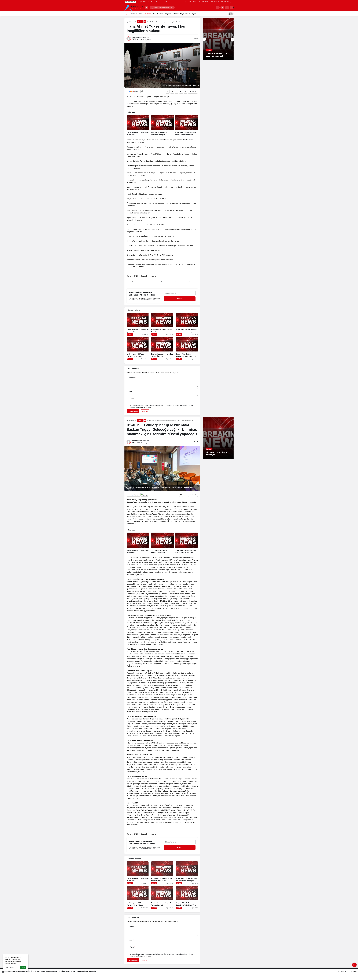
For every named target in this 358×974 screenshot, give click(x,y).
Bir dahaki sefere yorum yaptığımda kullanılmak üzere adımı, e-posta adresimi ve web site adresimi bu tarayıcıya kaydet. (161, 406)
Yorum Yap (343, 971)
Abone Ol (179, 298)
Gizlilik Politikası (9, 967)
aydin (134, 37)
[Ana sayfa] (126, 13)
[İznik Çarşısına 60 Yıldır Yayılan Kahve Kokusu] (138, 348)
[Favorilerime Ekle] (172, 92)
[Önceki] (137, 2)
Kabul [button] (23, 967)
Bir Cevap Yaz (133, 368)
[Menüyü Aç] (146, 7)
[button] (222, 7)
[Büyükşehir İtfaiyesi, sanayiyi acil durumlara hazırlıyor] (186, 125)
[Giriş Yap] (227, 7)
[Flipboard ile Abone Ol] (144, 91)
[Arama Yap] (218, 7)
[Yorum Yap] (176, 92)
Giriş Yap (145, 411)
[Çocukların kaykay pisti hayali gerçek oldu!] (138, 125)
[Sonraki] (140, 2)
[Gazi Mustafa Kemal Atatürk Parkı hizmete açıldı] (162, 125)
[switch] (231, 13)
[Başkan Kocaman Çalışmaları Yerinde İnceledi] (162, 348)
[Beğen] (167, 92)
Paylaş (354, 971)
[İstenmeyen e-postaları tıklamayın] (218, 438)
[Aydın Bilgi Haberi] (133, 7)
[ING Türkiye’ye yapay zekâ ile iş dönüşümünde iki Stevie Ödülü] (218, 39)
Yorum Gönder (133, 411)
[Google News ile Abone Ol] (133, 91)
